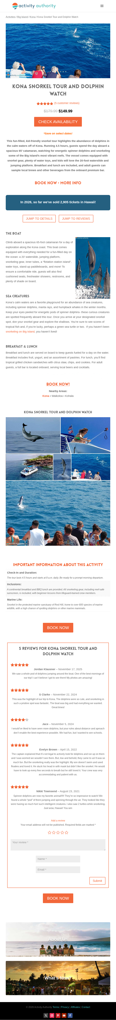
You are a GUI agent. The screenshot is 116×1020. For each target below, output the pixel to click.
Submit (97, 880)
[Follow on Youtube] (64, 1015)
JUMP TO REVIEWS (76, 218)
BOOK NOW (46, 182)
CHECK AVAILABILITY (58, 121)
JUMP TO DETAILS (39, 218)
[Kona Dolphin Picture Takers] (58, 77)
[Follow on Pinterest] (58, 1015)
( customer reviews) (66, 103)
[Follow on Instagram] (52, 1015)
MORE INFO (70, 182)
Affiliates (75, 1007)
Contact (86, 1007)
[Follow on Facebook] (70, 1015)
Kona (32, 17)
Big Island (22, 17)
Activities (10, 17)
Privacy (65, 1007)
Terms (56, 1007)
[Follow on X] (46, 1015)
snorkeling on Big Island (20, 331)
